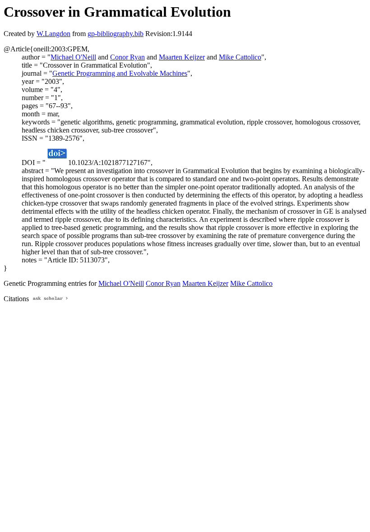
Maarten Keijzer (182, 57)
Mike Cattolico (240, 57)
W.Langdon (53, 33)
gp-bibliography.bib (115, 33)
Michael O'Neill (73, 57)
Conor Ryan (127, 57)
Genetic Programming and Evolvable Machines (119, 73)
